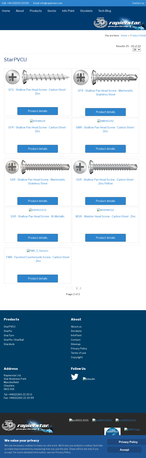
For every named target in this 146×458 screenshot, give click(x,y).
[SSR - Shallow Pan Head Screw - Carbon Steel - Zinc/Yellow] (105, 173)
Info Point (68, 11)
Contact (75, 339)
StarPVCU (9, 326)
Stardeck (9, 344)
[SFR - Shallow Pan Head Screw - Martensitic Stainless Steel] (105, 84)
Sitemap (76, 344)
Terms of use (78, 352)
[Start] (67, 288)
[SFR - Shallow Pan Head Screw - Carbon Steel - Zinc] (37, 121)
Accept (124, 449)
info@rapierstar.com (51, 3)
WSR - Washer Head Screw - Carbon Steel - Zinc (105, 216)
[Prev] (71, 288)
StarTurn (9, 335)
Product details (37, 111)
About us (76, 326)
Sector (52, 11)
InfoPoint (76, 335)
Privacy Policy (79, 348)
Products (36, 11)
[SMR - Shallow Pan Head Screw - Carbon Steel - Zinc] (105, 121)
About (20, 11)
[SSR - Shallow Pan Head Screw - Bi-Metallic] (37, 209)
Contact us (138, 3)
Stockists (86, 11)
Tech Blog (104, 11)
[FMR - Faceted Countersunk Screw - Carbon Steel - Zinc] (37, 250)
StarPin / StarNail (14, 339)
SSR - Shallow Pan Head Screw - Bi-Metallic (38, 216)
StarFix (8, 330)
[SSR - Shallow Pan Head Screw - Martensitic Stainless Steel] (38, 173)
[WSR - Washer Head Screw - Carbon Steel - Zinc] (105, 209)
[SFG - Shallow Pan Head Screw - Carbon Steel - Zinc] (38, 83)
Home (6, 11)
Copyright (77, 357)
